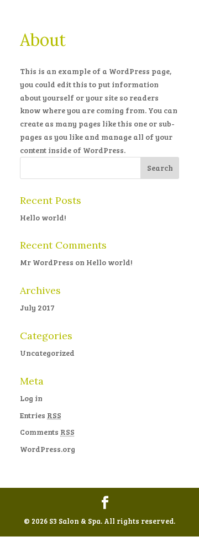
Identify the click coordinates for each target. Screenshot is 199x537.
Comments (47, 432)
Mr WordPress (47, 262)
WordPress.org (47, 449)
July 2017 (37, 307)
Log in (31, 398)
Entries (40, 415)
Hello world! (43, 217)
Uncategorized (47, 353)
